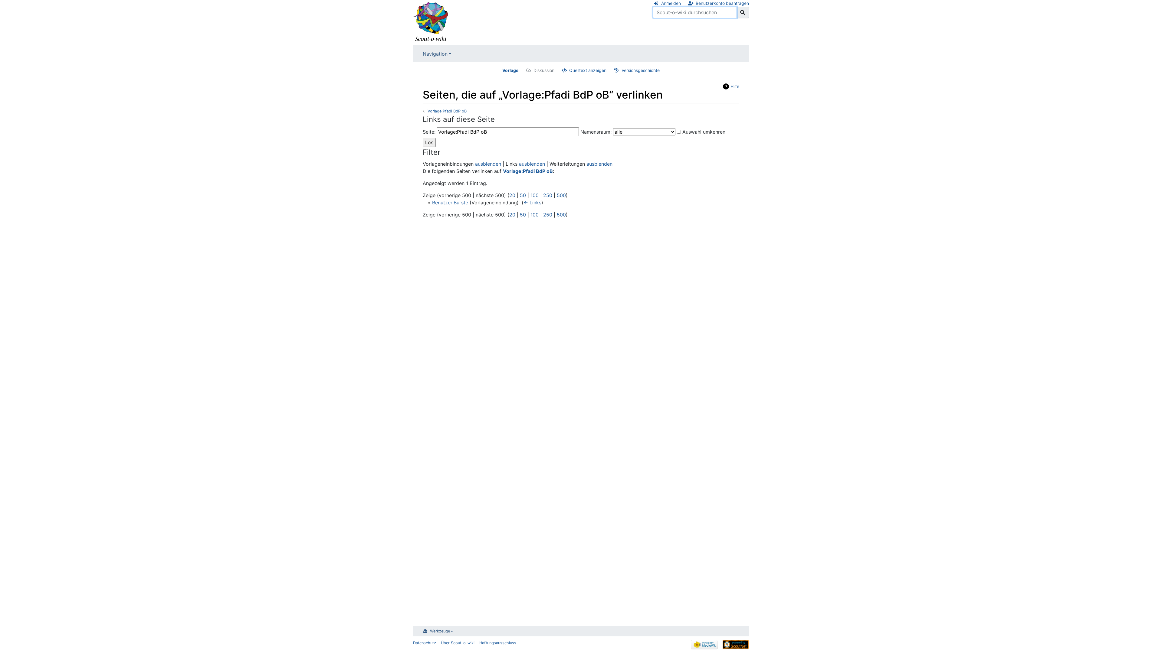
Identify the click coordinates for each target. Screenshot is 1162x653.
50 (523, 195)
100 (534, 195)
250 (547, 195)
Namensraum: (596, 132)
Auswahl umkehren (703, 132)
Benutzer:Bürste (450, 203)
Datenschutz (424, 643)
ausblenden (488, 164)
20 (512, 195)
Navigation (435, 54)
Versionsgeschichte (641, 70)
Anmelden (671, 3)
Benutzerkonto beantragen (722, 3)
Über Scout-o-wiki (457, 643)
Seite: (429, 132)
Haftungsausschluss (497, 643)
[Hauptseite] (431, 22)
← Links (532, 203)
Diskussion (543, 70)
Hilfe (734, 86)
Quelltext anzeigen (587, 70)
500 (561, 195)
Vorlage (510, 70)
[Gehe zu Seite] (743, 12)
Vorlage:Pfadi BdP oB (447, 111)
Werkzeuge (440, 631)
